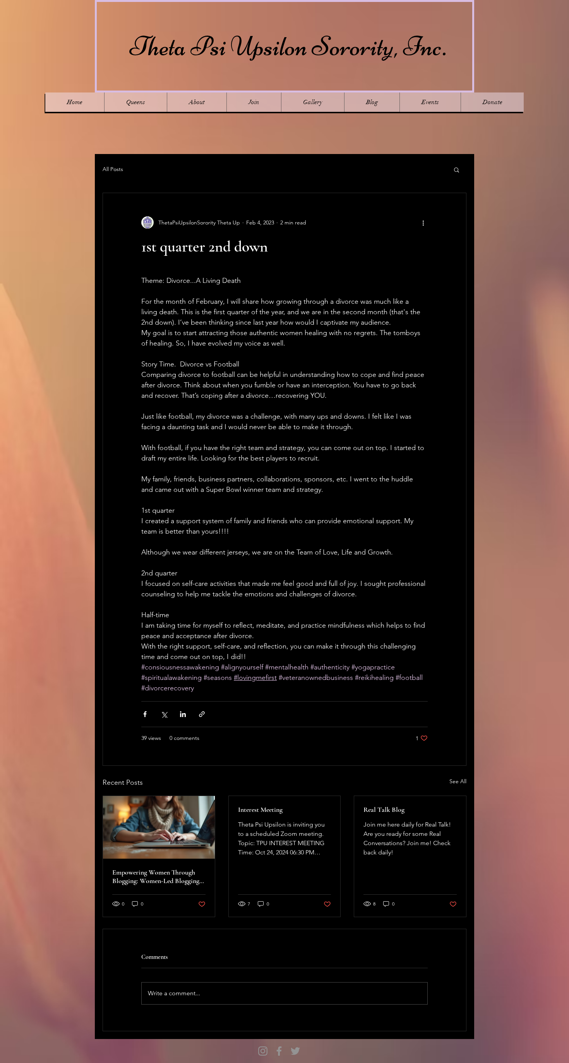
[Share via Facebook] (145, 714)
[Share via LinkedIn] (183, 714)
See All (457, 781)
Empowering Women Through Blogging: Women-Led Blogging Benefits (155, 876)
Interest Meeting (260, 809)
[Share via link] (202, 714)
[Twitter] (295, 1051)
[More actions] (423, 222)
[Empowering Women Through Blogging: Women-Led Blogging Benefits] (159, 827)
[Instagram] (263, 1051)
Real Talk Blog (383, 809)
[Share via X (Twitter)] (164, 714)
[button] (456, 169)
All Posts (113, 169)
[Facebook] (279, 1051)
